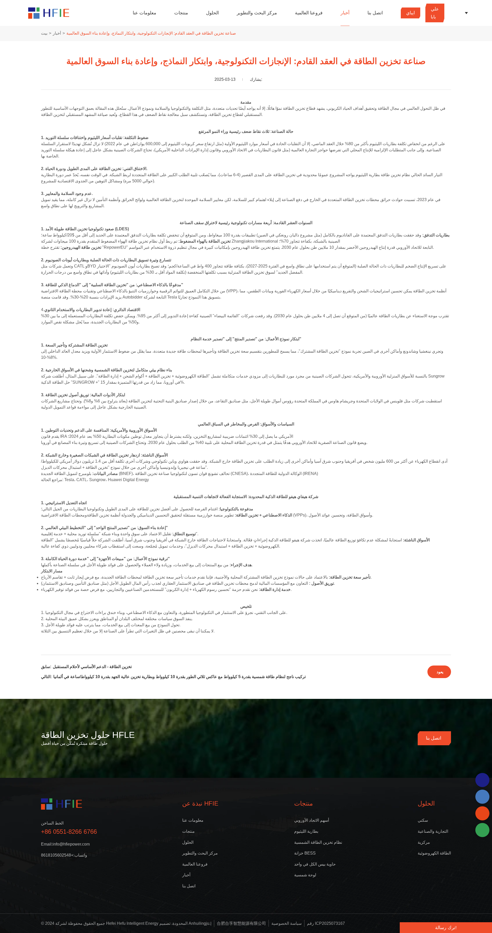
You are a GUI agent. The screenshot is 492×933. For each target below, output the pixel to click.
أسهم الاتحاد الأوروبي (311, 820)
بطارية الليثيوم (306, 831)
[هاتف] (482, 797)
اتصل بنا (375, 12)
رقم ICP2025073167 (326, 923)
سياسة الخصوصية (286, 923)
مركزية (424, 842)
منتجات (181, 12)
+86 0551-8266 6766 (69, 831)
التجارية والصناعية (433, 831)
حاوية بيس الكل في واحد (315, 864)
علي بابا (435, 12)
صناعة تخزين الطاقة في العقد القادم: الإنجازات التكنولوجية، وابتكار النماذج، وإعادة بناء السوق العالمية (151, 33)
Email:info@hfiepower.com (65, 844)
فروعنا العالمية (309, 12)
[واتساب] (482, 780)
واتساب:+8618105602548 (64, 855)
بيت (44, 33)
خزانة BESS (305, 853)
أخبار (345, 12)
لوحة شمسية (305, 875)
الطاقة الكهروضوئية (434, 853)
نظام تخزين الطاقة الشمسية (318, 842)
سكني (423, 820)
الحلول (212, 12)
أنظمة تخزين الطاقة (429, 291)
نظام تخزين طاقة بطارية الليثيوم (383, 175)
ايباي (410, 12)
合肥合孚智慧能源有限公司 (241, 923)
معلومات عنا (144, 12)
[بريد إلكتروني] (482, 813)
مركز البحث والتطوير (257, 12)
